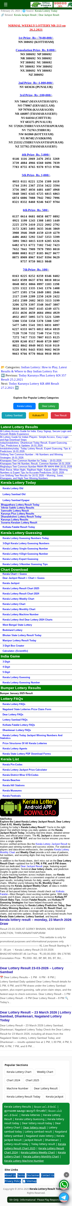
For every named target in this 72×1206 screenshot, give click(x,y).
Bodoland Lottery (12, 630)
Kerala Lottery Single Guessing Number (25, 548)
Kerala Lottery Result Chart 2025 (21, 588)
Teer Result (60, 415)
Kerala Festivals (12, 795)
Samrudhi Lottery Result (15, 510)
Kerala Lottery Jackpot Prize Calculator (25, 769)
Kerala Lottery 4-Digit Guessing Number (25, 553)
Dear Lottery (48, 406)
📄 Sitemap (30, 1181)
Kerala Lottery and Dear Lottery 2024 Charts (27, 619)
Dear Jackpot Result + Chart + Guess (23, 578)
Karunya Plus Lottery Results (17, 513)
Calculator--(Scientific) (15, 650)
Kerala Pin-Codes (12, 764)
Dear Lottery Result (46, 1088)
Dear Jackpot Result (49, 15)
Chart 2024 (13, 1080)
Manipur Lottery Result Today (19, 640)
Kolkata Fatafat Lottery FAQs (19, 725)
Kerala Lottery (24, 406)
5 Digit (6, 672)
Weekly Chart (45, 1072)
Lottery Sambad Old (14, 494)
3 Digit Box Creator (13, 645)
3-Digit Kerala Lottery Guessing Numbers (26, 543)
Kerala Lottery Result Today (23, 1096)
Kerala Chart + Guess (15, 573)
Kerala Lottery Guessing (16, 677)
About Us (10, 1175)
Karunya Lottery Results (14, 519)
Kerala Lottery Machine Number (21, 614)
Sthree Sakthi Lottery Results (17, 507)
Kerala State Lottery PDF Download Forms (27, 753)
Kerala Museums (12, 790)
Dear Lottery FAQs (13, 714)
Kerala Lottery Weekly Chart (18, 598)
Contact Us (47, 1175)
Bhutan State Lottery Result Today (22, 635)
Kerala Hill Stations (14, 785)
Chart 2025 (32, 1080)
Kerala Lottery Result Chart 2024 (21, 593)
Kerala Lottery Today (46, 10)
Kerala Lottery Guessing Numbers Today (26, 538)
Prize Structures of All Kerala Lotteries (25, 743)
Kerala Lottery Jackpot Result (51, 844)
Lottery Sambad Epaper (16, 500)
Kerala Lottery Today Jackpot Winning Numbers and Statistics (31, 737)
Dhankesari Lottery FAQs (17, 730)
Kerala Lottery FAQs (14, 704)
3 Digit (6, 661)
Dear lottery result (34, 1127)
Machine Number (17, 1088)
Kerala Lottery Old (13, 488)
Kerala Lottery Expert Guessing (20, 559)
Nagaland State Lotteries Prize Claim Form (27, 709)
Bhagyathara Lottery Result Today (20, 504)
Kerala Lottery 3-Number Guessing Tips (25, 564)
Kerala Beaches (11, 780)
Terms (21, 1175)
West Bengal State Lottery (17, 624)
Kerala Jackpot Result (25, 15)
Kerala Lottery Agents (15, 748)
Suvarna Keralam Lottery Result (19, 522)
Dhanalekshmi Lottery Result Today (21, 516)
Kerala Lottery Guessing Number (21, 682)
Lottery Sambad (13, 415)
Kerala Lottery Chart (14, 604)
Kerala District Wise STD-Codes (20, 775)
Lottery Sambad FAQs (15, 719)
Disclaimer (33, 1175)
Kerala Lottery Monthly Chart (19, 609)
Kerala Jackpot (11, 583)
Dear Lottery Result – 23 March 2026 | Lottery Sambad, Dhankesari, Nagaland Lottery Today (35, 1016)
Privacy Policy (13, 1181)
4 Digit (6, 666)
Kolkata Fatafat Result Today (19, 527)
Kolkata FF (38, 415)
